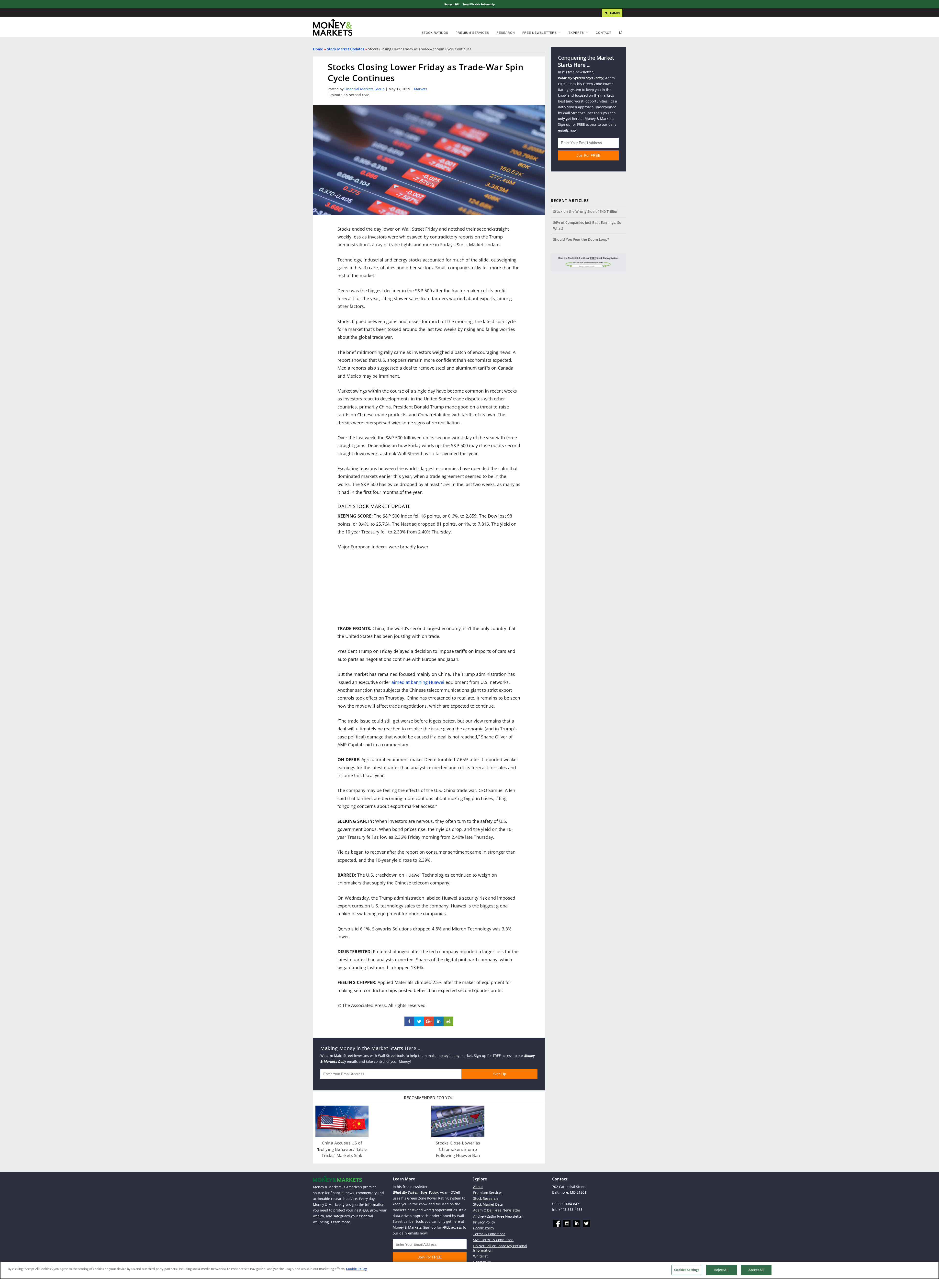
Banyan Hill (451, 4)
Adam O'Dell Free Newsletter (496, 1210)
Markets (420, 89)
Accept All (756, 1270)
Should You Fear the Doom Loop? (581, 239)
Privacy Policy (484, 1222)
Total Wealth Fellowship (479, 4)
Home (318, 49)
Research (505, 32)
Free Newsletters (539, 32)
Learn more (340, 1222)
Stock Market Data (488, 1204)
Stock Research (485, 1198)
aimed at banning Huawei (417, 682)
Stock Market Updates (345, 49)
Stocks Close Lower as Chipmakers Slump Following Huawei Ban (458, 1149)
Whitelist (480, 1256)
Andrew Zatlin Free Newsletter (498, 1216)
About (478, 1186)
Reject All (721, 1270)
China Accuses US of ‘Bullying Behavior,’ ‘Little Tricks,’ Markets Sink (342, 1149)
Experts (576, 32)
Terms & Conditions (489, 1234)
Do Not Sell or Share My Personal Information (500, 1248)
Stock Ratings (435, 32)
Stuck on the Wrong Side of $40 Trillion (585, 211)
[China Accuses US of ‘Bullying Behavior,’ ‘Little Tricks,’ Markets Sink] (342, 1121)
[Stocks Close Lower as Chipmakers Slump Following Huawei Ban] (457, 1121)
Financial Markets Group (365, 89)
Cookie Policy (483, 1228)
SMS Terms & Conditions (493, 1239)
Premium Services (472, 32)
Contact (603, 32)
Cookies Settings (686, 1270)
